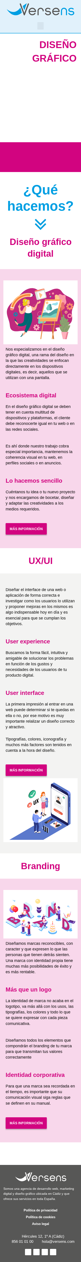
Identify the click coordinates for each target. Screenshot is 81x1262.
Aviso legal (40, 1224)
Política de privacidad (40, 1210)
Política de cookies (40, 1217)
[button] (40, 26)
